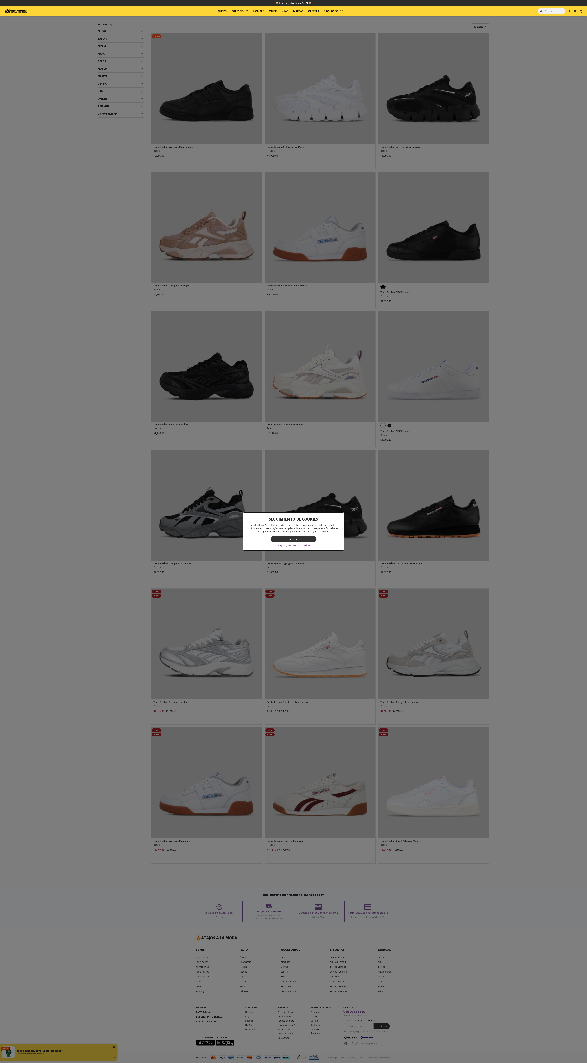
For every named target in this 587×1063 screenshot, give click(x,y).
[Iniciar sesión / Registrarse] (569, 11)
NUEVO (222, 11)
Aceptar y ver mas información (293, 545)
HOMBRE (258, 11)
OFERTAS (313, 11)
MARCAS (298, 11)
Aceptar (293, 539)
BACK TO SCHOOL (334, 11)
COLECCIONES (240, 11)
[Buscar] (541, 11)
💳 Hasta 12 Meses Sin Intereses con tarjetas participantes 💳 (293, 3)
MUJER (273, 11)
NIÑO (285, 11)
